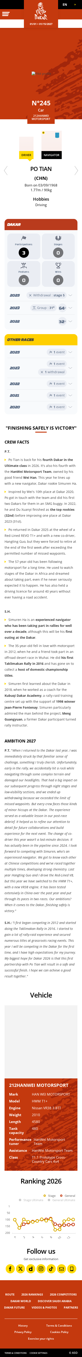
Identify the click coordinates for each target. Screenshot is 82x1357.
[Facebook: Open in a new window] (10, 1268)
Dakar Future (14, 1307)
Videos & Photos (44, 1307)
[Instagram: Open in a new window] (41, 1268)
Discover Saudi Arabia (55, 1301)
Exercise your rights (41, 1339)
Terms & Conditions (59, 1326)
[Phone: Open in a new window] (71, 1268)
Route (10, 1294)
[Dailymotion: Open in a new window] (30, 1268)
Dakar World (20, 1301)
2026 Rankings (32, 1294)
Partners (71, 1307)
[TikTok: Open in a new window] (51, 1268)
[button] (66, 4)
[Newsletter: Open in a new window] (61, 1268)
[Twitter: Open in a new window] (20, 1268)
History (23, 1326)
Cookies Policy (59, 1332)
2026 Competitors (63, 1294)
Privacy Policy (22, 1332)
